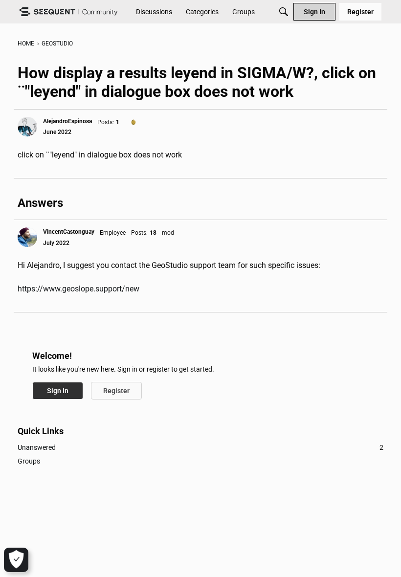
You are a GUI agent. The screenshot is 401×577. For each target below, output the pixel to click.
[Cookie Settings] (16, 560)
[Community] (68, 12)
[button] (27, 126)
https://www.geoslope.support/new (78, 288)
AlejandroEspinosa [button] (67, 121)
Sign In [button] (57, 391)
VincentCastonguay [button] (68, 231)
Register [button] (116, 391)
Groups (29, 461)
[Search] (283, 12)
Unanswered (200, 447)
